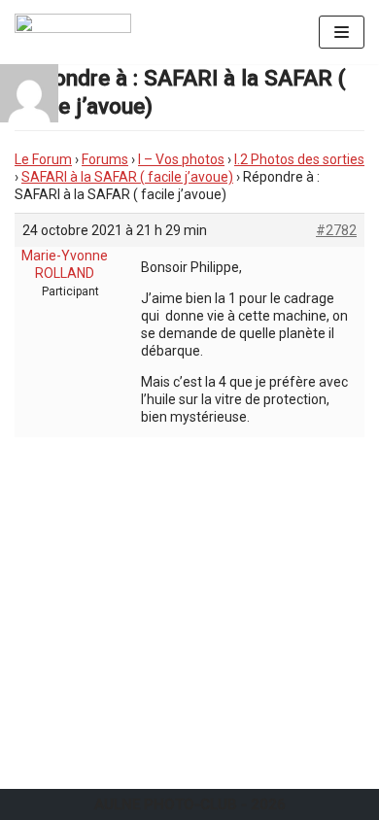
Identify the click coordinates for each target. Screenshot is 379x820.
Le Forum (43, 159)
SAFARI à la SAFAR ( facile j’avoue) (127, 177)
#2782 (336, 230)
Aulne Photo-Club (165, 804)
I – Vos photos (181, 159)
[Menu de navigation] (341, 32)
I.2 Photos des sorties (299, 159)
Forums (105, 159)
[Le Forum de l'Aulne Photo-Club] (73, 32)
